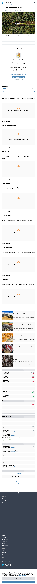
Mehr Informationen (14, 74)
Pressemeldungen (5, 545)
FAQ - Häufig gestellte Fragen (7, 561)
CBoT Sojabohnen (6, 391)
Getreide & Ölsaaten (14, 420)
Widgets (3, 506)
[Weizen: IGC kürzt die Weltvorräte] (7, 315)
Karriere (3, 543)
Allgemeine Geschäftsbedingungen (7, 515)
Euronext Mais (5, 380)
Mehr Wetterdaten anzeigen (18, 486)
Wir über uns (4, 537)
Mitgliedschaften (4, 541)
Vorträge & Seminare (5, 508)
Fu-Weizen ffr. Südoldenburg (7, 419)
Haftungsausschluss (5, 522)
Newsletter (4, 552)
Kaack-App (3, 554)
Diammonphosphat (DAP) (7, 454)
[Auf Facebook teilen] (5, 88)
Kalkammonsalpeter (6, 446)
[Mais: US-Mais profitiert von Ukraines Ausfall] (7, 337)
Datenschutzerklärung (22, 575)
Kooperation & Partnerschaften (7, 559)
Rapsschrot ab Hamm (6, 430)
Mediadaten (4, 510)
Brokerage (3, 498)
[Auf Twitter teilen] (7, 88)
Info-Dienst (4, 500)
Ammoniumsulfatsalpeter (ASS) (8, 465)
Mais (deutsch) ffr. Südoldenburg (8, 426)
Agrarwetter (4, 550)
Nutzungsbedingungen (5, 520)
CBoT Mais (4, 387)
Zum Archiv (33, 91)
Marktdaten (4, 504)
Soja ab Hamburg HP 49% (7, 434)
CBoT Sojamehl (5, 395)
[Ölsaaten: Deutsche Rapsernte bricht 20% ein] (7, 326)
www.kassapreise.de (25, 437)
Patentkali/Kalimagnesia (7, 461)
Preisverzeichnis (4, 518)
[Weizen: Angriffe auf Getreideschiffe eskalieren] (7, 348)
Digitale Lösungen (5, 502)
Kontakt (3, 535)
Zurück (3, 91)
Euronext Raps (5, 376)
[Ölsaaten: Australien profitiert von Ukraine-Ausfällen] (7, 361)
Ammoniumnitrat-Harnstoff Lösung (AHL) (10, 450)
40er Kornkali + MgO (6, 457)
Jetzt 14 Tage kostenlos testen (18, 77)
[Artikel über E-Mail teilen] (3, 88)
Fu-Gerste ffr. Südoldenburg (7, 422)
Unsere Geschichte (5, 539)
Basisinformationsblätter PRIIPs (7, 528)
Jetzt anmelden (23, 50)
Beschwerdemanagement (6, 524)
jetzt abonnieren (23, 74)
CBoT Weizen (5, 384)
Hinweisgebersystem (5, 526)
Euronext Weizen (6, 372)
